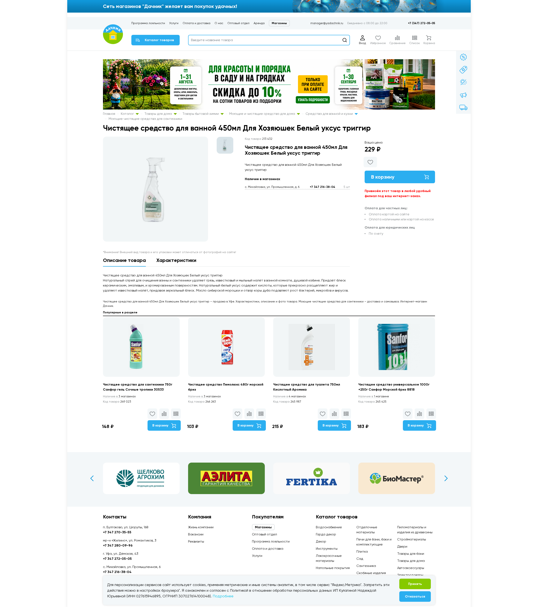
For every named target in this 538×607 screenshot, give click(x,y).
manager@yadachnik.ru (326, 23)
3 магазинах (119, 396)
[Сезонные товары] (463, 82)
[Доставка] (463, 107)
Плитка (362, 551)
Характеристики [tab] (176, 260)
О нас (219, 23)
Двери (402, 546)
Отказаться (415, 596)
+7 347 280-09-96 (118, 545)
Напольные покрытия (333, 568)
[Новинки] (463, 69)
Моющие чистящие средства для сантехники (145, 119)
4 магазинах (289, 396)
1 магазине (373, 396)
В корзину (382, 177)
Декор (321, 541)
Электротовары (410, 575)
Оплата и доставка (196, 23)
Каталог (128, 114)
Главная (109, 114)
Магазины (279, 23)
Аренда (259, 23)
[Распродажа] (463, 95)
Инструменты (327, 549)
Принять (415, 584)
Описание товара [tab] (124, 260)
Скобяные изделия (371, 573)
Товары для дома (158, 114)
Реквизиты (196, 541)
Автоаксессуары (410, 568)
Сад (359, 559)
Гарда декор (326, 534)
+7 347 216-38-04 (322, 187)
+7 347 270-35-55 (117, 532)
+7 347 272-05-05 (117, 559)
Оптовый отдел (238, 23)
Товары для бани (410, 554)
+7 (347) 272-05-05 (421, 23)
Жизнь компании (201, 527)
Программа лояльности (148, 23)
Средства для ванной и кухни (330, 114)
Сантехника (366, 566)
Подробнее (223, 596)
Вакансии (195, 534)
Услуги (173, 23)
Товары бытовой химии (201, 114)
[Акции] (463, 57)
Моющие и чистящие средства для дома (262, 114)
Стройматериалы (411, 539)
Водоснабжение (329, 527)
